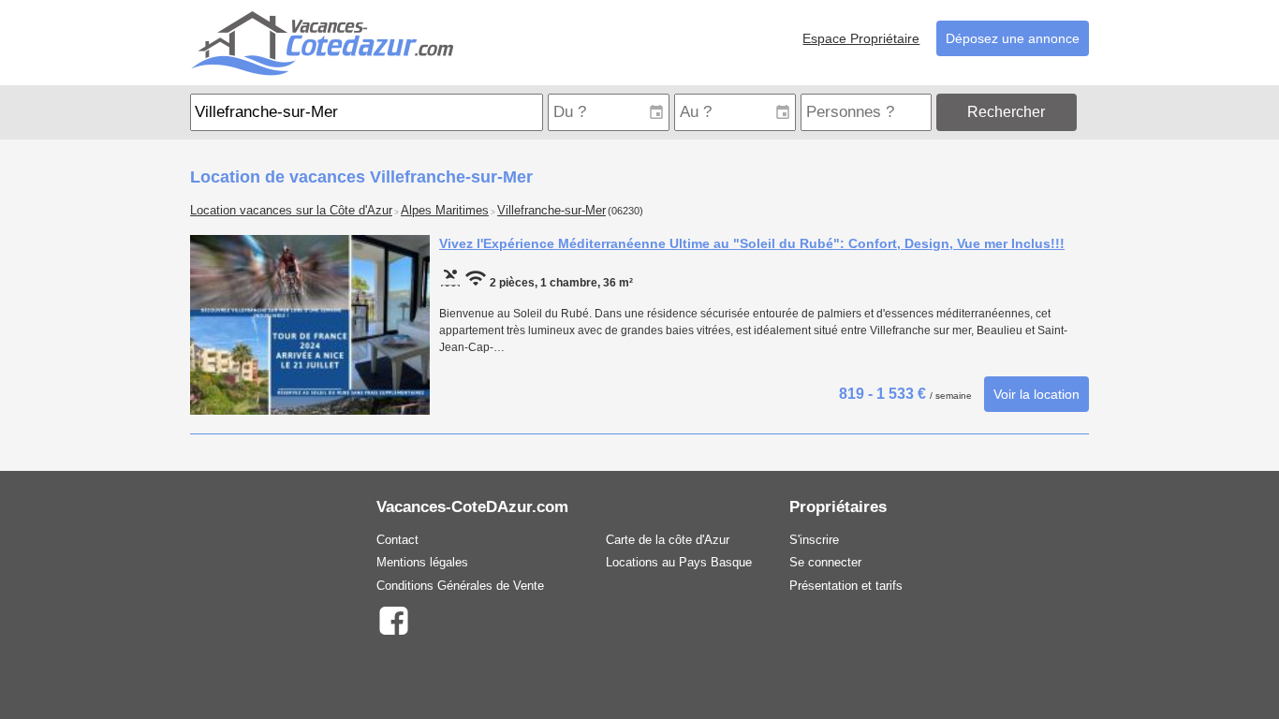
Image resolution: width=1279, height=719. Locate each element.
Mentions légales (422, 562)
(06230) (625, 210)
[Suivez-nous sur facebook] (392, 619)
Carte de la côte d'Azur (667, 540)
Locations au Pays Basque (679, 562)
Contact (397, 540)
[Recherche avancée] (1084, 112)
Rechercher (1006, 112)
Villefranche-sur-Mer (551, 210)
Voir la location (1036, 394)
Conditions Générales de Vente (460, 586)
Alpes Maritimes (445, 210)
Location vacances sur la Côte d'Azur (291, 210)
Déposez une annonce (1013, 38)
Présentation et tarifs (846, 586)
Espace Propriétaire (860, 38)
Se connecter (825, 562)
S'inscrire (814, 540)
